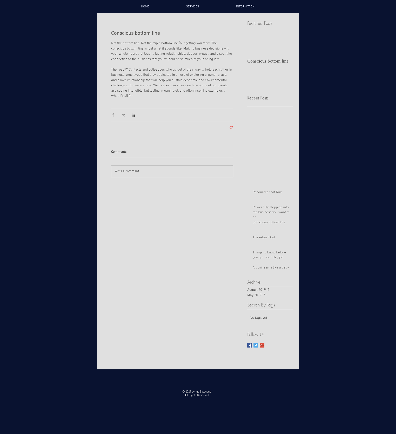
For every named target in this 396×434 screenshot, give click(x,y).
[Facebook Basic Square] (249, 345)
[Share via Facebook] (113, 115)
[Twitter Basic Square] (255, 345)
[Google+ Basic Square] (262, 345)
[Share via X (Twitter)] (123, 115)
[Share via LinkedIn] (133, 115)
